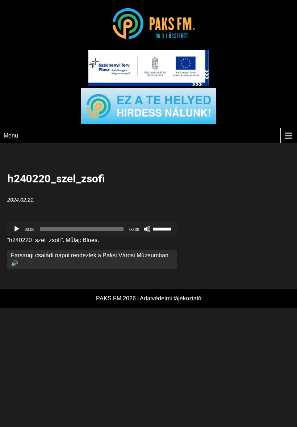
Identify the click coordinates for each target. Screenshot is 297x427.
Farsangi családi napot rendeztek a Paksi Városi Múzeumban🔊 (89, 259)
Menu (11, 135)
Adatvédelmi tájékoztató (170, 298)
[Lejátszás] (16, 229)
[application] (92, 229)
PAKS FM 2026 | (118, 298)
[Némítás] (147, 229)
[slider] (163, 228)
